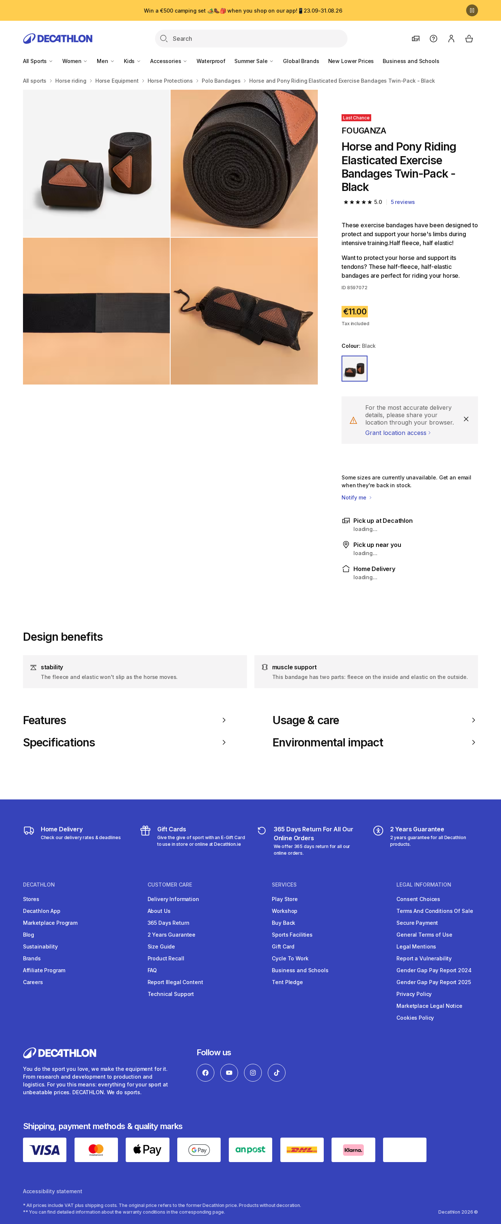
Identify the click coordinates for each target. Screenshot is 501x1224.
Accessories (166, 61)
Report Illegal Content (175, 982)
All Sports (35, 61)
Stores (31, 899)
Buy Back (283, 923)
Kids (130, 61)
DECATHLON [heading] (39, 885)
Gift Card (283, 946)
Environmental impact (328, 742)
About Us (159, 911)
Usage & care (306, 720)
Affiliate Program (44, 970)
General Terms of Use (424, 934)
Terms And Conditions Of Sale (434, 911)
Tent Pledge (287, 982)
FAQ (152, 970)
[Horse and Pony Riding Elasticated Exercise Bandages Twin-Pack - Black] (96, 163)
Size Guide (161, 946)
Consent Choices (418, 899)
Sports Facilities (292, 934)
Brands (32, 958)
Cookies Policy (415, 1017)
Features (44, 720)
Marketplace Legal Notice (429, 1006)
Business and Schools (411, 61)
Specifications (59, 742)
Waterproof (211, 61)
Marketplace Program (50, 923)
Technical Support (171, 994)
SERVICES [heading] (284, 885)
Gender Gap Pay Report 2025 (433, 982)
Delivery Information (173, 899)
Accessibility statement (52, 1191)
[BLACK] (354, 369)
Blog (28, 934)
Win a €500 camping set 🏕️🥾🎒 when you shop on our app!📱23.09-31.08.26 (243, 10)
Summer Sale (251, 61)
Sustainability (40, 946)
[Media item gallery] (170, 237)
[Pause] (472, 10)
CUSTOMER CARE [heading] (170, 885)
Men (103, 61)
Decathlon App (41, 911)
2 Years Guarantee (172, 934)
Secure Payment (417, 923)
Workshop (284, 911)
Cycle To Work (290, 958)
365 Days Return (168, 923)
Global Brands (301, 61)
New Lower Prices (351, 61)
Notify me (355, 497)
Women (72, 61)
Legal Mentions (416, 946)
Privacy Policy (414, 994)
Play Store (285, 899)
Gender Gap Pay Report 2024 (433, 970)
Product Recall (166, 958)
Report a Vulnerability (424, 958)
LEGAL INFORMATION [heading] (423, 885)
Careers (33, 982)
